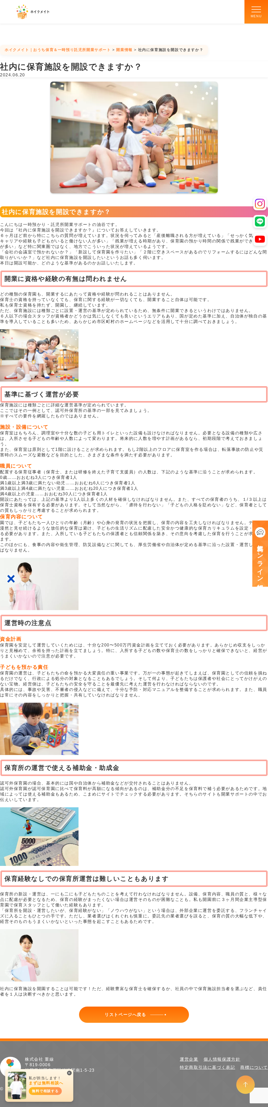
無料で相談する (45, 1091)
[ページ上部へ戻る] (245, 1084)
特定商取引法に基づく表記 (207, 1067)
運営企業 (189, 1059)
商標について (254, 1067)
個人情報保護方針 (222, 1059)
